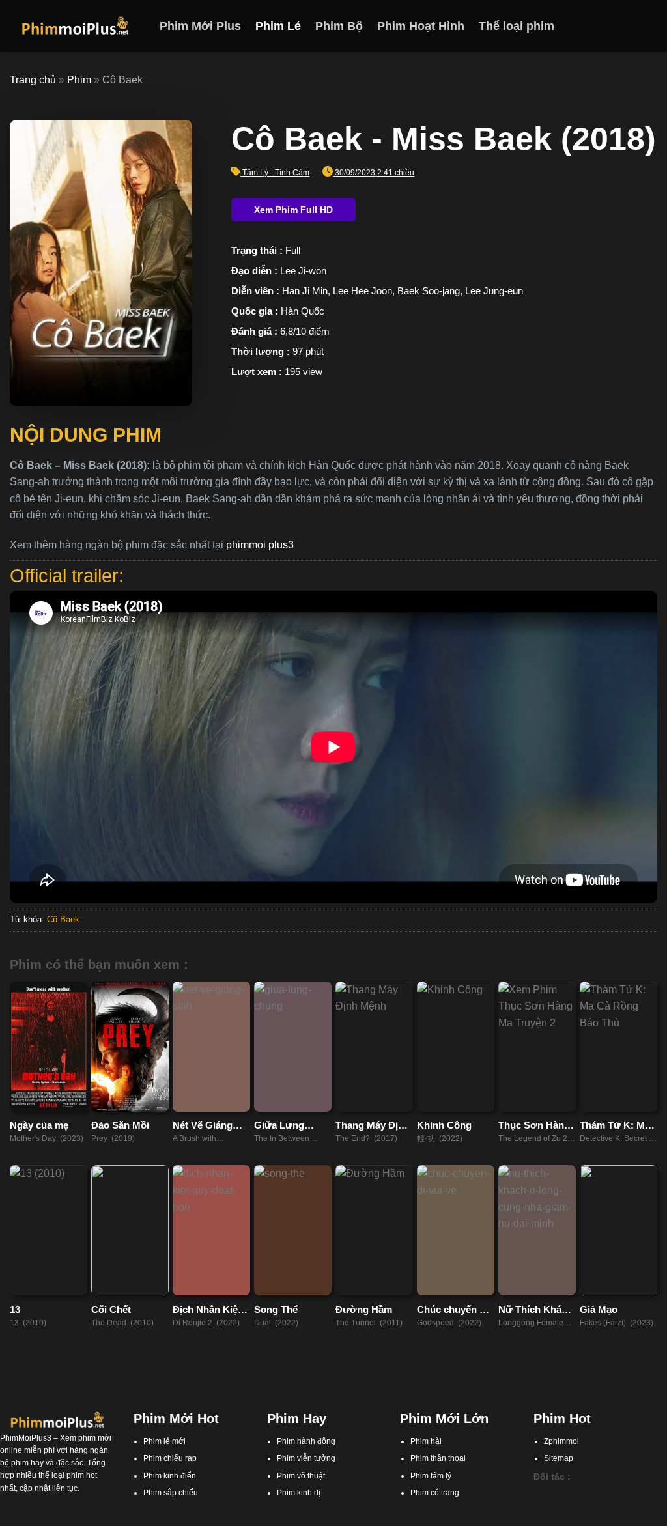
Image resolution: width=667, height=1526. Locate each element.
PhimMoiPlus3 (25, 1438)
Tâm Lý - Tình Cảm (275, 172)
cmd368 (607, 1494)
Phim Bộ (339, 26)
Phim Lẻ (278, 26)
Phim (79, 79)
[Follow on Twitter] (632, 26)
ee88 (634, 1506)
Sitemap (558, 1458)
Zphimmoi (561, 1441)
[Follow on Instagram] (615, 26)
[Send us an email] (649, 26)
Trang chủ (33, 79)
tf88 (539, 1494)
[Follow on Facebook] (598, 26)
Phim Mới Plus (200, 26)
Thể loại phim (516, 26)
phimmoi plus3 (260, 544)
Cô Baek (63, 919)
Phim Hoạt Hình (420, 26)
